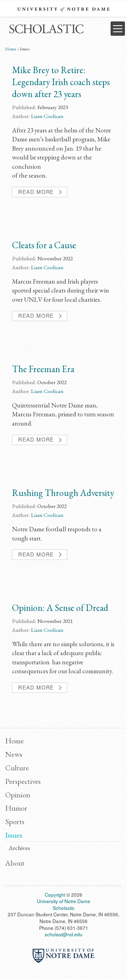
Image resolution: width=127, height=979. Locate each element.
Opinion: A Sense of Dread (60, 608)
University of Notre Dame (63, 9)
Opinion (17, 795)
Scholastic (45, 30)
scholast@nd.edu (64, 934)
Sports (14, 821)
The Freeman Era (43, 369)
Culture (17, 768)
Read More (36, 191)
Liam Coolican (47, 116)
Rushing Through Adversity (63, 493)
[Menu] (118, 29)
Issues (13, 835)
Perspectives (23, 781)
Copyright (55, 894)
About (15, 863)
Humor (16, 808)
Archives (19, 848)
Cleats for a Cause (44, 245)
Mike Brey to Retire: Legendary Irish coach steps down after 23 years (61, 82)
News (13, 754)
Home (10, 49)
